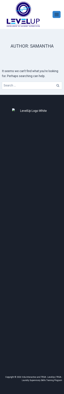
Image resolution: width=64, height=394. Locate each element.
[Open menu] (57, 14)
